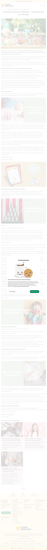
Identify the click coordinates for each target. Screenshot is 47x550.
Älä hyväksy (12, 291)
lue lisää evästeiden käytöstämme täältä (20, 286)
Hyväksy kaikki (34, 291)
